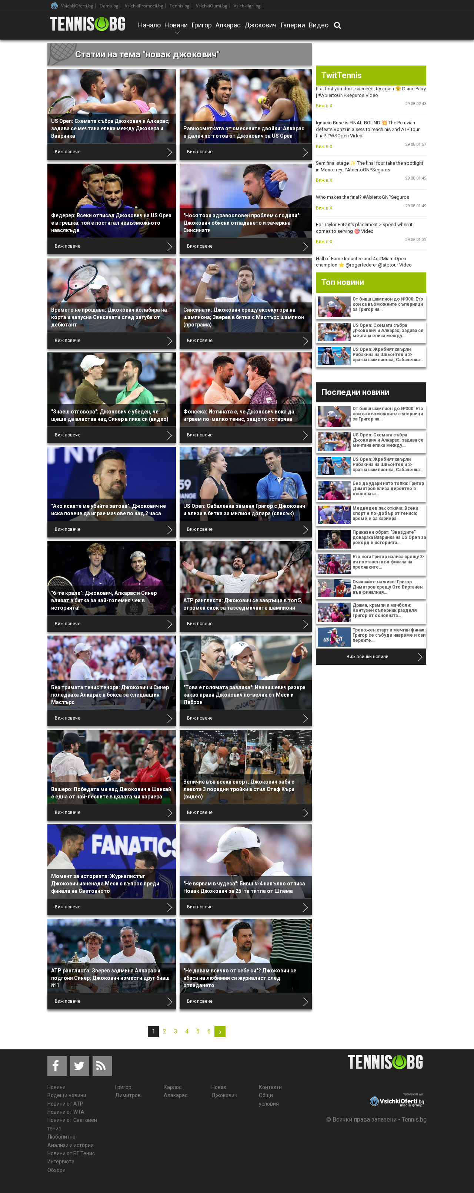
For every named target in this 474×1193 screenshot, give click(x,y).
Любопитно (61, 1137)
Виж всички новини (367, 656)
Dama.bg (109, 6)
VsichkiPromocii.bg (144, 6)
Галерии (292, 25)
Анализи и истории (70, 1145)
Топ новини (342, 282)
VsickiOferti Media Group (54, 5)
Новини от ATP (65, 1104)
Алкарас (228, 25)
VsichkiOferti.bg (77, 6)
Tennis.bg (180, 6)
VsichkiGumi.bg (211, 6)
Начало (149, 25)
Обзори (56, 1170)
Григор (201, 25)
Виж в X (324, 105)
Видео (318, 25)
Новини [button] (176, 30)
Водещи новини (66, 1095)
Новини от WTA (65, 1112)
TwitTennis (341, 75)
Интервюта (60, 1161)
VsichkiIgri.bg (247, 6)
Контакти (270, 1087)
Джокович (260, 25)
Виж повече (67, 151)
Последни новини (355, 392)
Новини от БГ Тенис (71, 1153)
